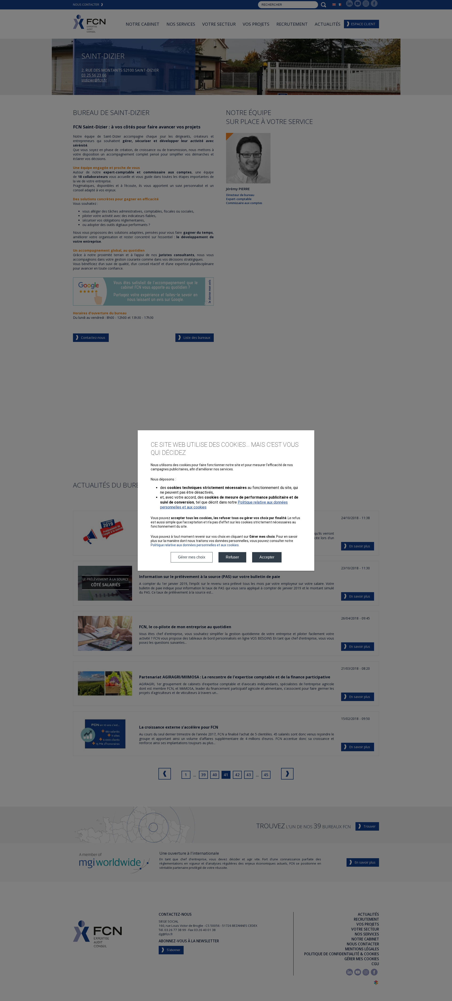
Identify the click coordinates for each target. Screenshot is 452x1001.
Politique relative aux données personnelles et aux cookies (195, 545)
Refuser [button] (232, 557)
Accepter (266, 557)
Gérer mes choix (191, 557)
